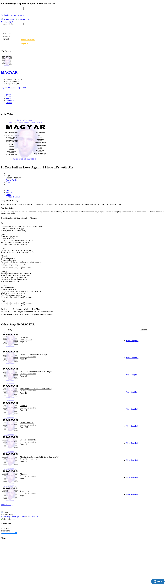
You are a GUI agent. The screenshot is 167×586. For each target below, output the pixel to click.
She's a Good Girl (26, 423)
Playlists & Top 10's (13, 197)
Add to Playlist (11, 180)
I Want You (24, 337)
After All (23, 474)
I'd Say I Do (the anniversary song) (33, 354)
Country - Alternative (28, 357)
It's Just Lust (24, 491)
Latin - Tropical (26, 339)
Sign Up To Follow (8, 88)
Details (8, 190)
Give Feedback (32, 517)
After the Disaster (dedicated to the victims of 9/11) (39, 457)
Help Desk (10, 517)
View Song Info (132, 341)
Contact (23, 517)
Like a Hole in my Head (29, 440)
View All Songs (7, 505)
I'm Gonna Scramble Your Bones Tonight (36, 371)
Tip (19, 88)
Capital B (23, 406)
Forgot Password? (28, 40)
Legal (17, 517)
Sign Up (24, 43)
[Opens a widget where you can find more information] (158, 582)
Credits (8, 195)
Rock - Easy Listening (28, 459)
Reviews (9, 192)
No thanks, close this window (12, 15)
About (3, 517)
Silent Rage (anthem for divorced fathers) (35, 389)
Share (24, 88)
